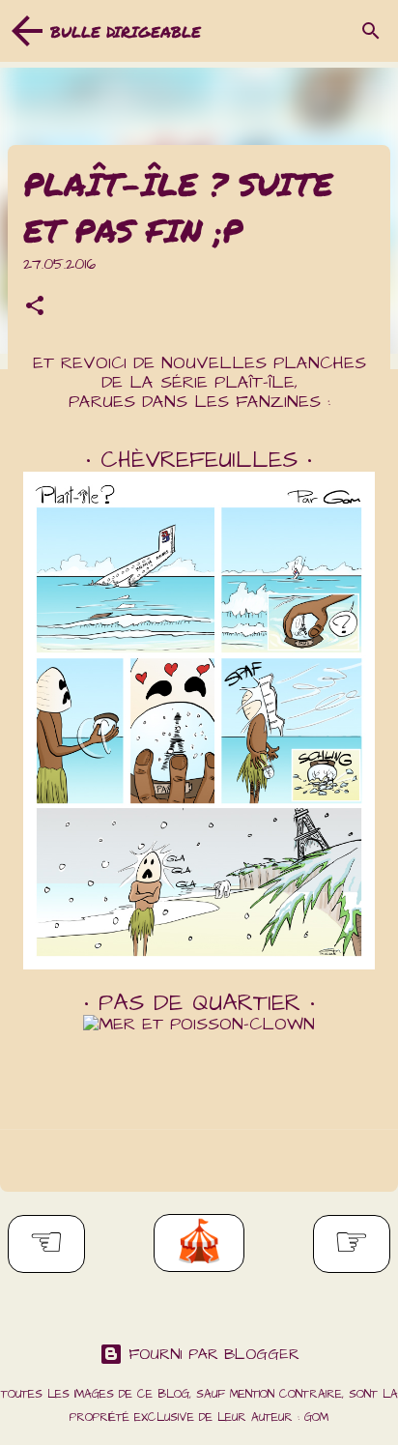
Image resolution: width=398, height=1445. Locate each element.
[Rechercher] (371, 31)
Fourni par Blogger (211, 1354)
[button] (34, 308)
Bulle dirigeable (125, 31)
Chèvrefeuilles (199, 460)
